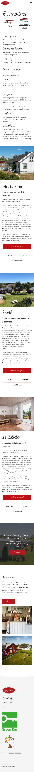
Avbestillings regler (24, 26)
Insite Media (11, 766)
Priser (9, 26)
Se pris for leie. (15, 55)
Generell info (8, 698)
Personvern (7, 702)
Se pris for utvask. (23, 85)
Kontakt (6, 707)
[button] (31, 3)
